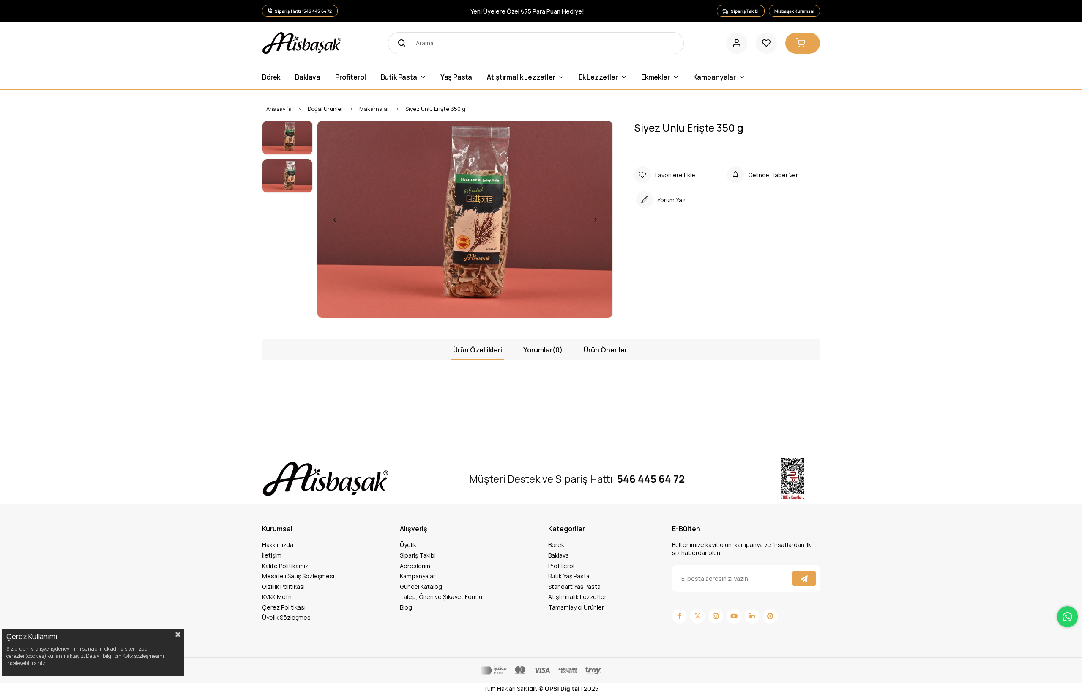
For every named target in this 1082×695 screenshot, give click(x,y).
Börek (556, 545)
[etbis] (792, 479)
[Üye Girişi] (736, 43)
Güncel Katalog (421, 586)
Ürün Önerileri (606, 349)
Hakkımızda (277, 545)
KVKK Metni (277, 597)
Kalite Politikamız (285, 566)
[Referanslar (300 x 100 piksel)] (325, 479)
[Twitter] (697, 616)
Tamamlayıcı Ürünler (576, 607)
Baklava (558, 555)
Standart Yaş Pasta (574, 586)
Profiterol (561, 566)
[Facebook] (679, 616)
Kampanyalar (417, 576)
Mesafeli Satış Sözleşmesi (298, 576)
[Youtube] (734, 616)
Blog (406, 607)
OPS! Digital (562, 688)
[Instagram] (715, 616)
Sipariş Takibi (418, 555)
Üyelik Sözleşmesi (287, 617)
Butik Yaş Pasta (569, 576)
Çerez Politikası (284, 607)
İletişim (271, 555)
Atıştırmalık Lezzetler (577, 597)
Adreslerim (415, 566)
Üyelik (408, 545)
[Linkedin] (752, 616)
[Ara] (399, 43)
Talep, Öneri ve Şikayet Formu (441, 597)
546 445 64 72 (651, 479)
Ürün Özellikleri (477, 349)
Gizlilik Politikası (283, 586)
